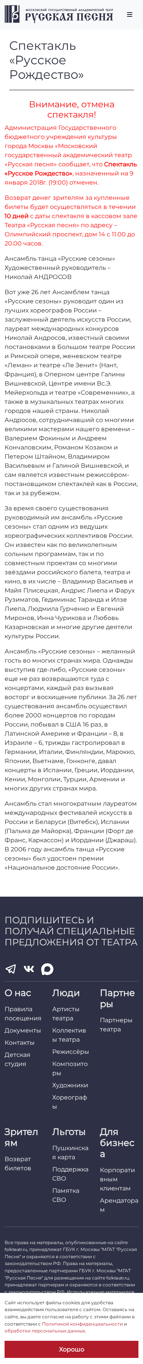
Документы (23, 1030)
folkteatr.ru (16, 1249)
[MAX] (47, 969)
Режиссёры (70, 1051)
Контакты (20, 1042)
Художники (70, 1085)
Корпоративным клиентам (117, 1179)
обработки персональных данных (45, 1331)
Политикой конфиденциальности (82, 1324)
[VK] (29, 969)
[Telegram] (11, 969)
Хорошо (71, 1349)
